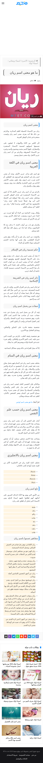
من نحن (33, 755)
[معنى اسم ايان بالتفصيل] (11, 713)
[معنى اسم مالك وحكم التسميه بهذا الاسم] (11, 730)
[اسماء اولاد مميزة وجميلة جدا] (11, 693)
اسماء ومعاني (14, 61)
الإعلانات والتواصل (21, 759)
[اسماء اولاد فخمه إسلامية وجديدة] (11, 675)
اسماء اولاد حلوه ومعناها (33, 720)
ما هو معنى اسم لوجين (24, 402)
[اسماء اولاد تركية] (31, 730)
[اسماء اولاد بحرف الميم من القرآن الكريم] (31, 693)
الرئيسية (32, 61)
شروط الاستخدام (12, 755)
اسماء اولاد (33, 63)
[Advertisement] (21, 31)
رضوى (39, 80)
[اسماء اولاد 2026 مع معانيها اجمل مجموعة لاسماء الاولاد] (11, 656)
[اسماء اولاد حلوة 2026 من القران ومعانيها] (31, 675)
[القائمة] (3, 3)
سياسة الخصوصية (24, 755)
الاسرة (24, 61)
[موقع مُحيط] (21, 3)
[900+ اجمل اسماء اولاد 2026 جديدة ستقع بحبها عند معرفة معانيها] (31, 656)
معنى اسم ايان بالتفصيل (13, 722)
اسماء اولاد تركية (35, 738)
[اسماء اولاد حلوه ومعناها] (31, 712)
